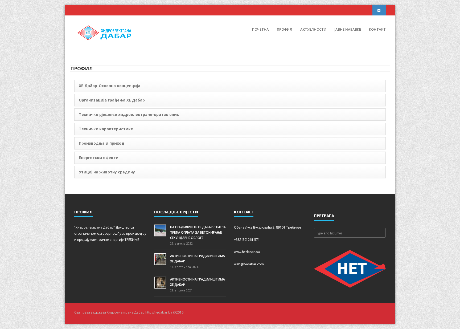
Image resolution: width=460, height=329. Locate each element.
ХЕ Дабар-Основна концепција (109, 85)
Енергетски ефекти (98, 157)
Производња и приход (101, 143)
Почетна (260, 29)
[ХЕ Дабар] (104, 32)
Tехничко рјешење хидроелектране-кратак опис (129, 114)
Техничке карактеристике (106, 128)
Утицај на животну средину (107, 171)
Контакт (377, 29)
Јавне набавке (347, 29)
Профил (284, 29)
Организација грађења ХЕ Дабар (112, 100)
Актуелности (313, 29)
